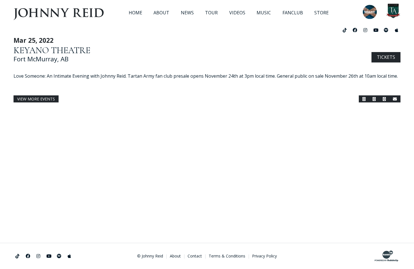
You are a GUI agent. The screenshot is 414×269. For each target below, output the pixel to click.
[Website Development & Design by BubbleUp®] (386, 256)
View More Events (36, 99)
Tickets (386, 57)
